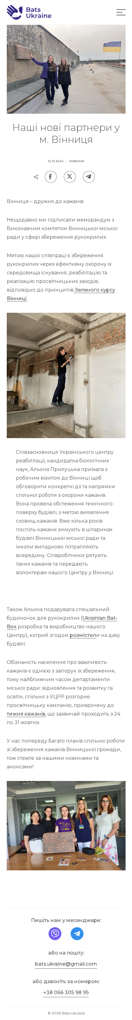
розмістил (83, 635)
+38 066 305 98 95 (66, 992)
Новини (76, 161)
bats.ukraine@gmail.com (66, 964)
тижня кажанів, (26, 714)
